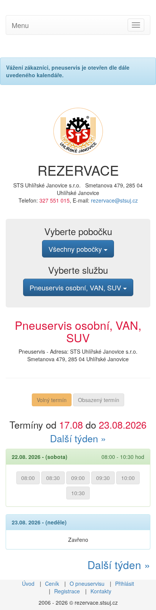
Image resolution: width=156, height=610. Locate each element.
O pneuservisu (87, 583)
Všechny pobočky (76, 249)
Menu (20, 25)
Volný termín (52, 400)
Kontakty (100, 591)
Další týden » (78, 438)
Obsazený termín (98, 400)
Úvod (28, 583)
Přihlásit (124, 583)
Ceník (52, 583)
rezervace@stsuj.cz (114, 200)
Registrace (67, 591)
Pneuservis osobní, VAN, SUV (76, 287)
